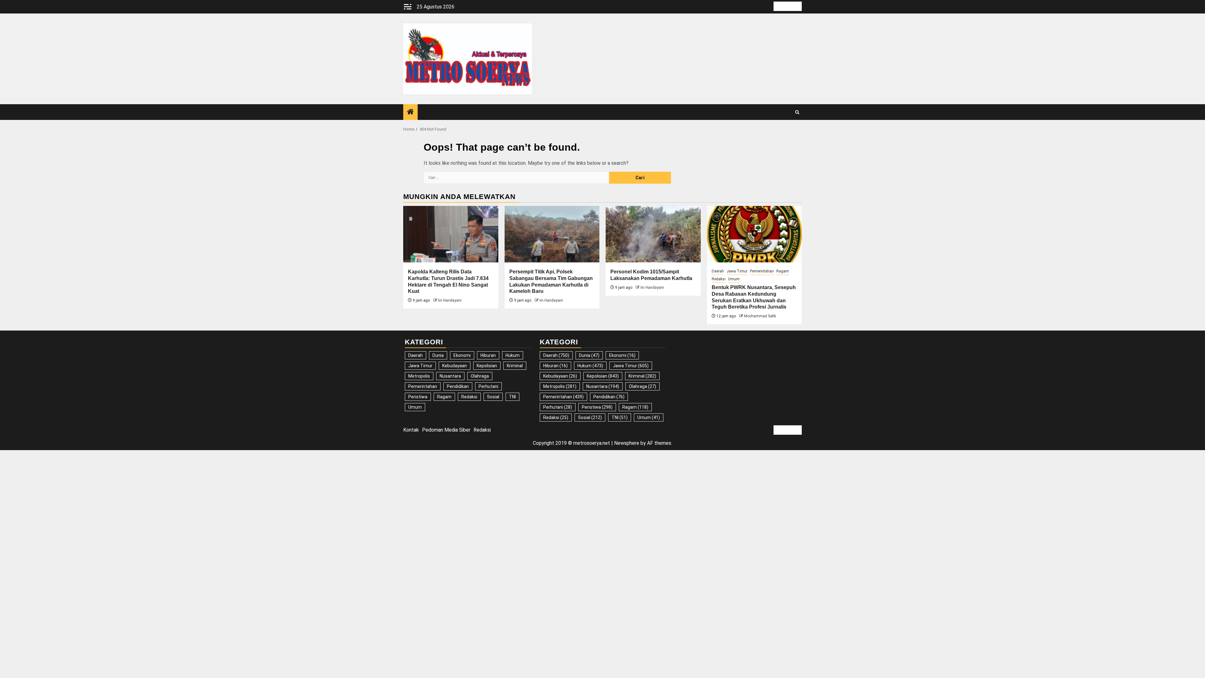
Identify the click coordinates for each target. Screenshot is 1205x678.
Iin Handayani (450, 300)
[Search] (797, 112)
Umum (734, 279)
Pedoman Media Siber (446, 430)
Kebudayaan (454, 365)
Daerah (718, 271)
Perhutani (488, 386)
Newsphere (626, 443)
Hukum (513, 355)
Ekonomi (462, 355)
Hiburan (488, 355)
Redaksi (719, 279)
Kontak (411, 430)
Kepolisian (487, 365)
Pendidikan (458, 386)
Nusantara (450, 376)
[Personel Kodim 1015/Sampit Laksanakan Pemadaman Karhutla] (653, 234)
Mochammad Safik (760, 316)
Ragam (782, 271)
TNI (512, 396)
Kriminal (515, 365)
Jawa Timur (736, 271)
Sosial (493, 396)
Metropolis (419, 376)
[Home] (410, 112)
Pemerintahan (762, 271)
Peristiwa (417, 396)
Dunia (438, 355)
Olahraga (480, 376)
